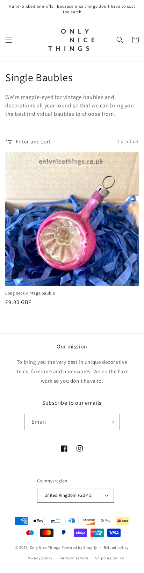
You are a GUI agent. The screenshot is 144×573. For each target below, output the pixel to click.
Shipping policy (109, 558)
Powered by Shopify (80, 547)
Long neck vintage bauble (30, 293)
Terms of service (73, 558)
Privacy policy (39, 558)
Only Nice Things (46, 547)
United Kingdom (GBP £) (68, 495)
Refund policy (116, 547)
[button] (8, 40)
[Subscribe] (112, 422)
